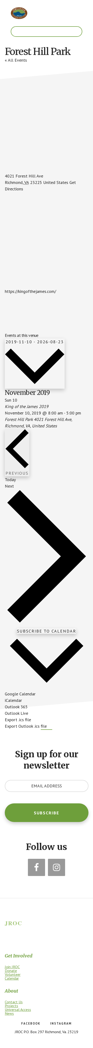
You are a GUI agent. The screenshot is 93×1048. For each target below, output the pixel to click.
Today (10, 479)
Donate (11, 970)
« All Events (16, 60)
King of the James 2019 (26, 406)
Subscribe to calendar (46, 631)
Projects (11, 1005)
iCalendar (13, 700)
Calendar (12, 978)
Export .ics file (18, 719)
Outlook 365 (16, 706)
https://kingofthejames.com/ (30, 291)
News (9, 1013)
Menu (46, 31)
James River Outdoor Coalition (19, 13)
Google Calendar (20, 694)
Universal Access (18, 1009)
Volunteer (13, 974)
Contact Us (14, 1002)
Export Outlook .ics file (26, 726)
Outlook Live (16, 713)
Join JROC (12, 966)
